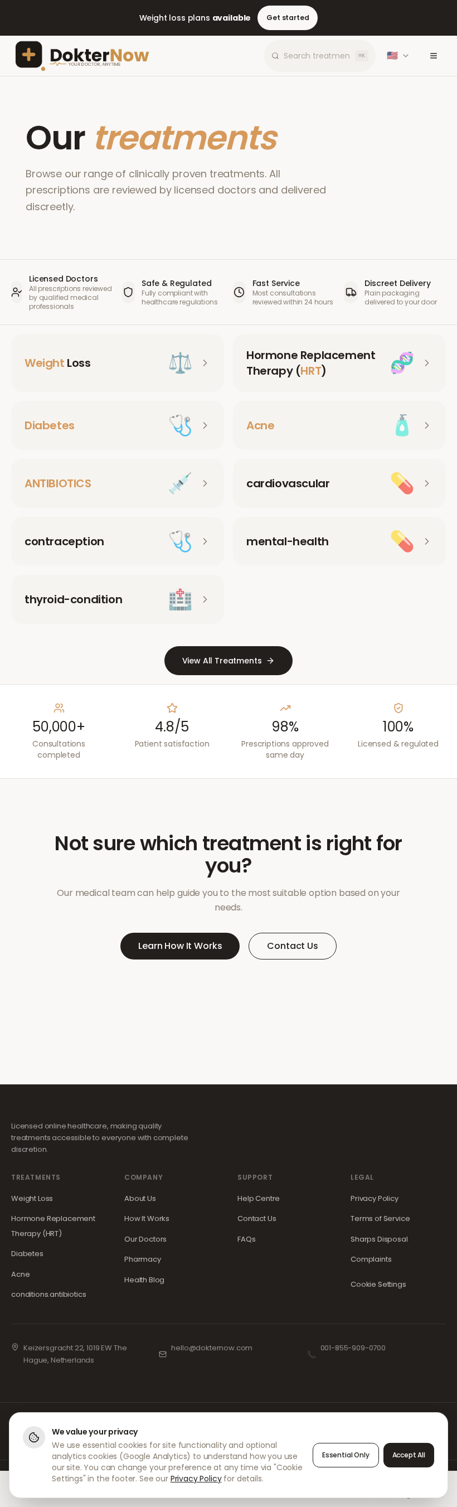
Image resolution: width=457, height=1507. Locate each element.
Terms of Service (380, 1218)
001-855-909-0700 (353, 1348)
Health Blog (144, 1280)
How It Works (146, 1218)
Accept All (408, 1455)
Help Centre (258, 1198)
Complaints (371, 1259)
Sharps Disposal (379, 1239)
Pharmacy (142, 1259)
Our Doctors (145, 1239)
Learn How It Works (180, 945)
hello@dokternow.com (211, 1348)
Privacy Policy (374, 1198)
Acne (20, 1274)
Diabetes (27, 1253)
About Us (140, 1198)
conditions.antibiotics (48, 1294)
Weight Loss (32, 1198)
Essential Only (346, 1455)
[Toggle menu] (433, 55)
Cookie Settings (378, 1284)
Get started (287, 17)
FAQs (246, 1239)
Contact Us (292, 945)
